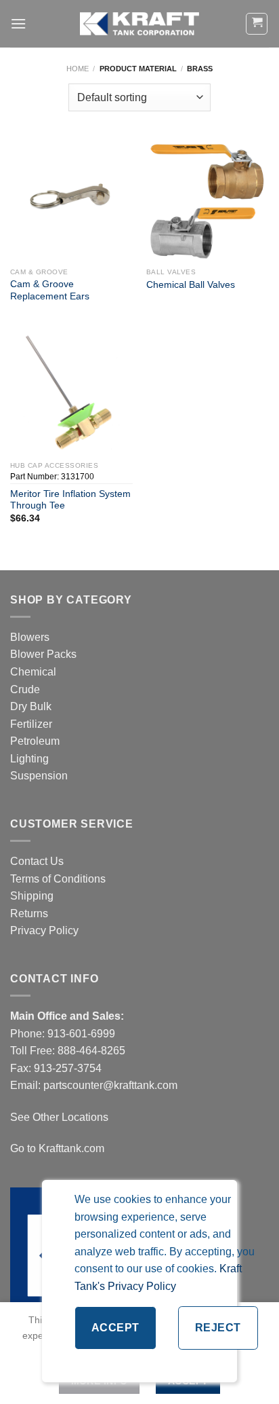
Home (77, 68)
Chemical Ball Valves (190, 285)
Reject (218, 1327)
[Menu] (18, 23)
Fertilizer (31, 724)
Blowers (31, 637)
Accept (115, 1327)
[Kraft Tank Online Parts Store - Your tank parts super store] (139, 23)
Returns (29, 913)
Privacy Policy (44, 930)
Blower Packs (43, 654)
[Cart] (256, 24)
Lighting (29, 758)
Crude (25, 689)
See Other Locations (59, 1117)
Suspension (39, 775)
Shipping (31, 896)
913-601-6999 (81, 1033)
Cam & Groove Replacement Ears (49, 290)
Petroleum (35, 741)
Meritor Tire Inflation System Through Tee (70, 500)
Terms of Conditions (58, 879)
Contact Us (37, 861)
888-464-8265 (91, 1050)
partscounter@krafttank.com (110, 1085)
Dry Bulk (30, 706)
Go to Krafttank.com (57, 1148)
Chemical (33, 672)
